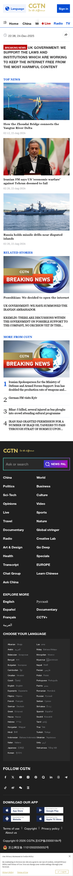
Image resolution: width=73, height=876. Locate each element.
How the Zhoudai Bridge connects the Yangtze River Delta (31, 126)
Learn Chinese (47, 573)
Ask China (10, 582)
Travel (7, 521)
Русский (42, 601)
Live (47, 23)
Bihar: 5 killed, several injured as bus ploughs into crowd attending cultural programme (37, 411)
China (27, 23)
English (8, 601)
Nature (41, 521)
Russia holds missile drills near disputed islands (32, 236)
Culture (42, 495)
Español (9, 609)
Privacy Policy (8, 872)
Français (9, 617)
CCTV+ (41, 617)
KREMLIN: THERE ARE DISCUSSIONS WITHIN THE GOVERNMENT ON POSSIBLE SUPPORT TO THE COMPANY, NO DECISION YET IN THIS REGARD (35, 321)
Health (8, 556)
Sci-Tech (9, 495)
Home (13, 23)
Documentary (13, 530)
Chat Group (12, 573)
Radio (58, 23)
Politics (9, 486)
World (40, 477)
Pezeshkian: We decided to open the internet (36, 297)
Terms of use (11, 828)
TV (68, 23)
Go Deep (43, 547)
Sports (41, 512)
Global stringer (47, 530)
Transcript (11, 564)
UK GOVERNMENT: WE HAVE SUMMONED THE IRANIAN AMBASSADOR (35, 307)
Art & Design (12, 547)
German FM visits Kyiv (23, 397)
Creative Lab (46, 538)
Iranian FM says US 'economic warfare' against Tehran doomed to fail (31, 181)
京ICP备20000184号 (48, 840)
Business (43, 486)
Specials (42, 556)
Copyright (30, 828)
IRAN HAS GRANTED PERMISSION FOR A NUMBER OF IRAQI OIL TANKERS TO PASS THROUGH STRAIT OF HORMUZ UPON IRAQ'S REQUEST (37, 425)
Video (40, 503)
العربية (7, 625)
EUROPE (43, 564)
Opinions (10, 503)
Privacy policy (50, 828)
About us (11, 832)
